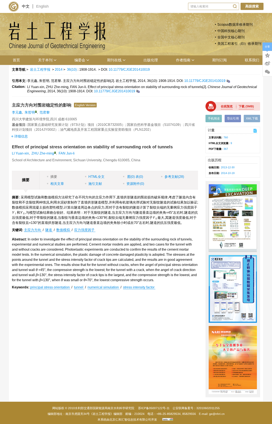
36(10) (72, 69)
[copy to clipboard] (137, 91)
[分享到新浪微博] (267, 63)
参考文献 (174, 176)
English (42, 6)
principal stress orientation (50, 287)
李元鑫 (17, 112)
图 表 (134, 176)
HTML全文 (96, 176)
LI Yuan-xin (20, 153)
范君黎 (45, 112)
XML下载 (252, 118)
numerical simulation (104, 287)
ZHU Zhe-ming (42, 153)
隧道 (49, 230)
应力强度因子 (84, 230)
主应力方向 (33, 230)
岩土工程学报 (40, 69)
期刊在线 (114, 60)
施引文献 (95, 183)
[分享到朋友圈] (267, 72)
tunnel (79, 287)
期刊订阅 (219, 60)
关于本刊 (45, 60)
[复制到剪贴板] (228, 81)
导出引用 (233, 118)
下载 (246, 106)
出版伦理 (150, 60)
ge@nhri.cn (217, 414)
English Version (85, 105)
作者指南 (183, 60)
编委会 (79, 60)
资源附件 (135, 183)
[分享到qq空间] (267, 55)
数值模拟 (63, 230)
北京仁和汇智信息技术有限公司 (130, 419)
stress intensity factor (139, 287)
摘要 (53, 176)
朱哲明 (30, 112)
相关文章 (57, 183)
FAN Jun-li (67, 153)
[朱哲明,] (36, 111)
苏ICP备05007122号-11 (154, 408)
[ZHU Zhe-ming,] (55, 152)
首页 (16, 60)
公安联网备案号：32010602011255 (196, 408)
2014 (58, 69)
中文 (26, 6)
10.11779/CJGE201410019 (129, 69)
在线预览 (227, 106)
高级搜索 (252, 6)
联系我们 (252, 60)
